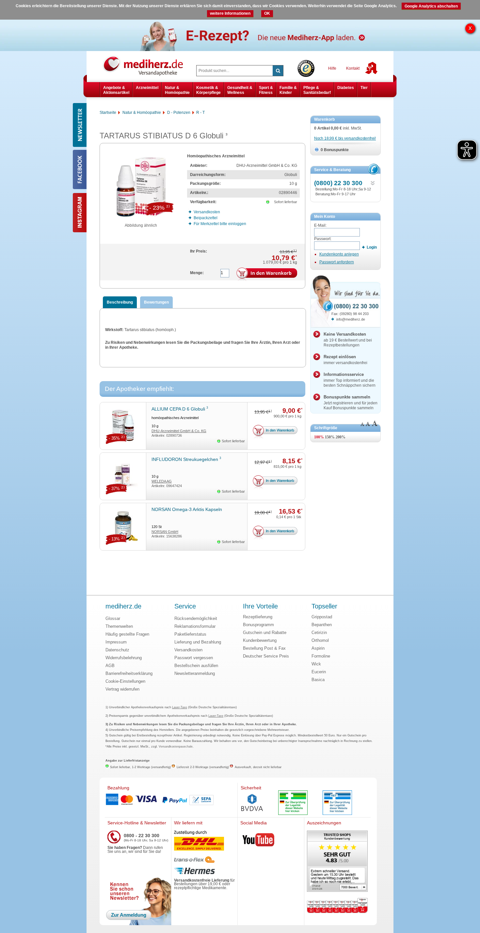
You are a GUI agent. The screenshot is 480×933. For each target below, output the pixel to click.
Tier (364, 87)
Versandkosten (188, 649)
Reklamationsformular (195, 626)
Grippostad (322, 616)
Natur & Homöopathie (177, 90)
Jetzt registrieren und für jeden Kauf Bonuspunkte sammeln (350, 402)
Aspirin (318, 648)
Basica (318, 679)
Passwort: (322, 239)
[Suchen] (278, 70)
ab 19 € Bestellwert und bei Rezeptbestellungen (348, 339)
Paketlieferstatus (190, 634)
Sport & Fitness (266, 90)
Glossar (112, 618)
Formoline (321, 656)
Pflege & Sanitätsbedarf (317, 90)
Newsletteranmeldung (194, 673)
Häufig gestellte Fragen (127, 634)
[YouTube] (258, 841)
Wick (316, 663)
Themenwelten (119, 626)
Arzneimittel (147, 87)
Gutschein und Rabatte (264, 632)
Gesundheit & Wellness (239, 90)
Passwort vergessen (193, 657)
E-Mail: (320, 225)
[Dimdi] (293, 803)
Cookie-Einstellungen (125, 681)
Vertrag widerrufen (122, 689)
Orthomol (320, 640)
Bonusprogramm (258, 624)
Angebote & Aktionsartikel (116, 90)
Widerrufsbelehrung (123, 657)
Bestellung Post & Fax (264, 648)
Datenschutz (117, 649)
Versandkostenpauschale (176, 746)
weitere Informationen (230, 13)
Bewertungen (156, 302)
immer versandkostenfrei (345, 359)
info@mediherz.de (350, 319)
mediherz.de (123, 606)
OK (267, 13)
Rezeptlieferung (257, 616)
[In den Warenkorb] (266, 274)
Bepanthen (322, 624)
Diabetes (345, 87)
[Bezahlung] (171, 800)
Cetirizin (319, 632)
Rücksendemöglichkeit (195, 618)
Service (185, 606)
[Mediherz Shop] (146, 65)
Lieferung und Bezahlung (197, 642)
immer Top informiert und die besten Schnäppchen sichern (350, 380)
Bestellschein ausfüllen (196, 665)
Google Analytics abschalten (431, 6)
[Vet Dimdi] (337, 803)
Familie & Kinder (288, 90)
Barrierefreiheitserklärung (128, 673)
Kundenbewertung (260, 640)
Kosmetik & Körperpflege (208, 90)
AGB (110, 665)
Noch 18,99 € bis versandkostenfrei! (345, 138)
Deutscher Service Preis (266, 656)
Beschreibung (120, 302)
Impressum (116, 642)
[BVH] (252, 803)
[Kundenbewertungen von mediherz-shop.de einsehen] (337, 862)
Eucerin (319, 671)
